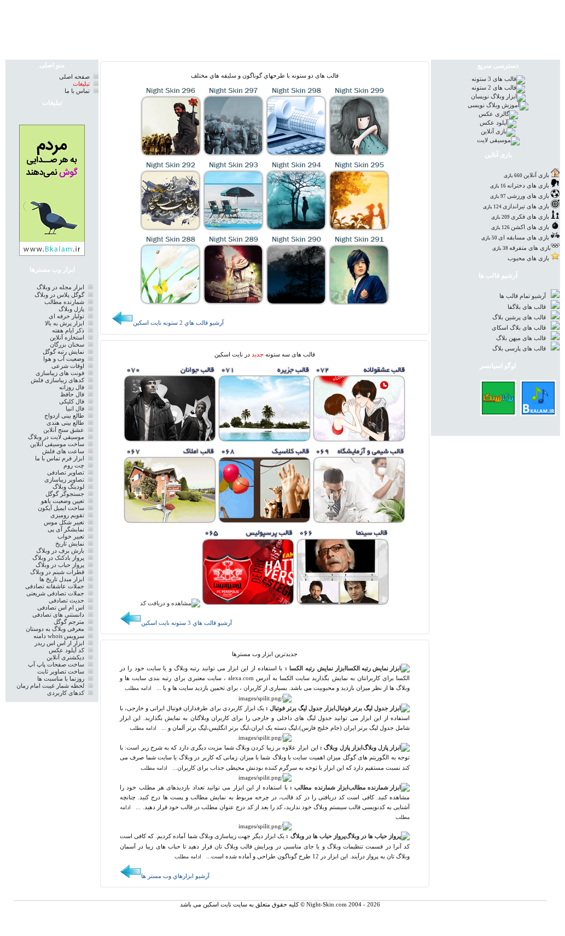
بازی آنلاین (536, 175)
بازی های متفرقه (530, 248)
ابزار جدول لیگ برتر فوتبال (302, 708)
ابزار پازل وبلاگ (343, 748)
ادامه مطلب (138, 688)
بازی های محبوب (528, 258)
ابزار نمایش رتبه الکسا (317, 668)
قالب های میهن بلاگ (521, 338)
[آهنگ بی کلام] (538, 412)
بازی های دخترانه (528, 186)
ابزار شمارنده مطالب (321, 788)
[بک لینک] (498, 412)
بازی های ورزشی (528, 196)
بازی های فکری (530, 217)
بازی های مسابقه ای (523, 238)
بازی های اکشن (530, 227)
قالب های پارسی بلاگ (519, 349)
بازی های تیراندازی (526, 206)
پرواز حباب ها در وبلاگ (318, 836)
